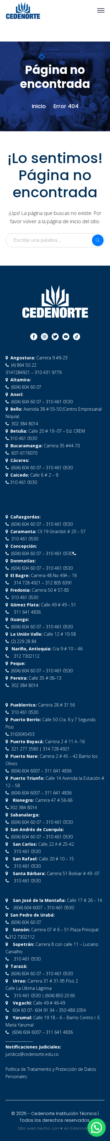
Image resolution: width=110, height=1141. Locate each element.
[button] (96, 1127)
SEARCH (98, 240)
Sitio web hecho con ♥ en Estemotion (55, 1128)
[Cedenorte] (23, 9)
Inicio (39, 106)
